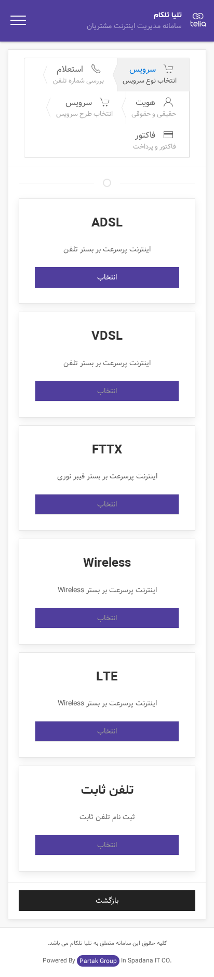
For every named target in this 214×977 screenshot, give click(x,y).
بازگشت (107, 900)
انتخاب (107, 277)
